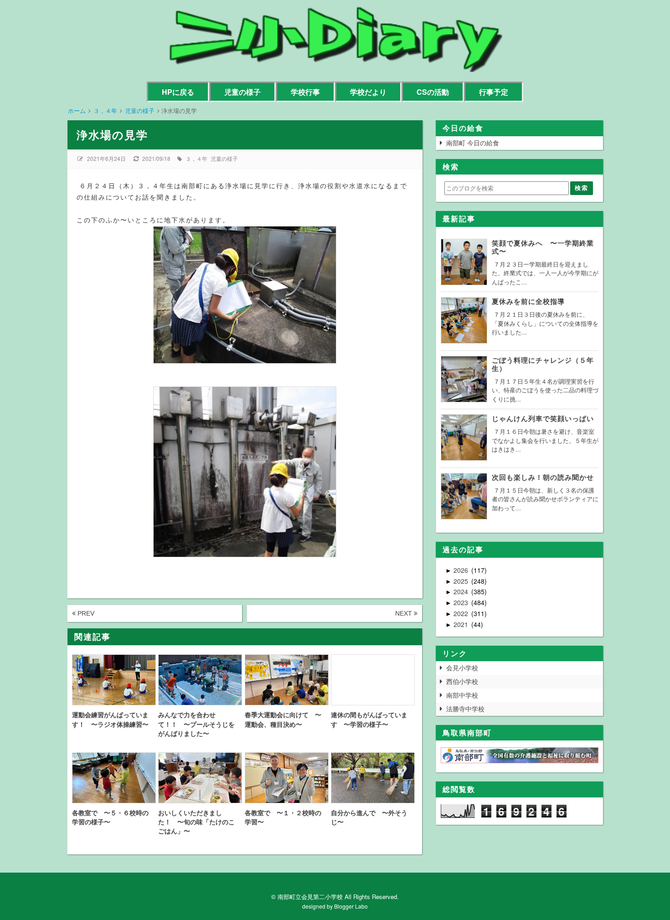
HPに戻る (178, 92)
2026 (462, 570)
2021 (462, 624)
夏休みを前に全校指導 (528, 301)
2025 (462, 581)
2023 (462, 602)
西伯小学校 (462, 681)
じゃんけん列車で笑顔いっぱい (543, 418)
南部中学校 (462, 694)
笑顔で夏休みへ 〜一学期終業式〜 (543, 247)
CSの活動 (433, 92)
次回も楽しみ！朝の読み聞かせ (543, 477)
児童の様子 (242, 92)
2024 (462, 591)
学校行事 (305, 92)
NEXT (404, 613)
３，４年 (196, 158)
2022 (462, 613)
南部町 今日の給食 (472, 142)
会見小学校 (462, 667)
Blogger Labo (351, 906)
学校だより (368, 92)
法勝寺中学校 (465, 708)
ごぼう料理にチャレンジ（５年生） (543, 364)
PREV (85, 613)
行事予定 (493, 92)
